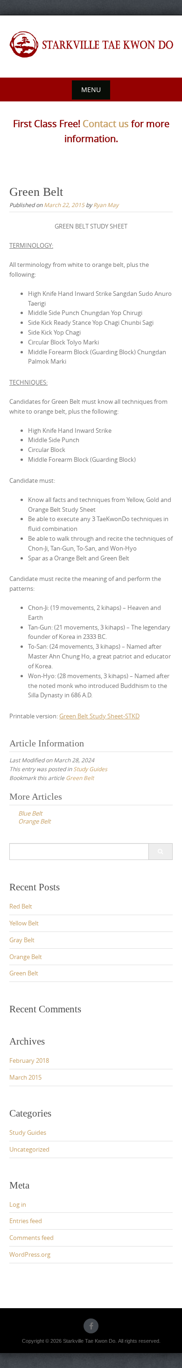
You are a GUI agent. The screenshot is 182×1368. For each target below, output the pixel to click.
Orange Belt (25, 957)
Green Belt (80, 777)
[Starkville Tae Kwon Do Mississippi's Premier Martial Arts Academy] (91, 44)
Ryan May (106, 204)
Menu (91, 89)
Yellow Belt (24, 923)
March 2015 (25, 1077)
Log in (17, 1204)
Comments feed (31, 1237)
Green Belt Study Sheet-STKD (99, 716)
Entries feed (25, 1221)
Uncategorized (29, 1149)
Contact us (106, 123)
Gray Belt (22, 940)
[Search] (160, 851)
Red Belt (20, 906)
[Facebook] (91, 1325)
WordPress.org (29, 1254)
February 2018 (29, 1060)
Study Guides (90, 769)
